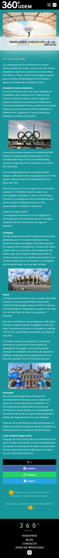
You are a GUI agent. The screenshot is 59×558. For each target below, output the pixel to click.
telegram (31, 481)
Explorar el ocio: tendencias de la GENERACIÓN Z (29, 506)
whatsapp (31, 475)
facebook (31, 468)
